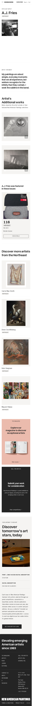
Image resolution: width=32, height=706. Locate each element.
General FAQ (21, 660)
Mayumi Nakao (7, 407)
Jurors (4, 663)
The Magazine (6, 655)
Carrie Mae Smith (8, 291)
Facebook (4, 683)
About (3, 675)
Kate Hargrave (7, 368)
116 (6, 222)
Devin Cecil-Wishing (9, 330)
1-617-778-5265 (22, 691)
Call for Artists (23, 655)
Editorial (4, 665)
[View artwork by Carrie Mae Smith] (16, 274)
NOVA (3, 660)
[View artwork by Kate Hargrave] (16, 352)
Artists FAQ (21, 658)
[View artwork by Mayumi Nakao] (16, 390)
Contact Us (5, 672)
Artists (4, 658)
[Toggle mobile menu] (2, 2)
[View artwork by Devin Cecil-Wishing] (16, 313)
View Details (16, 236)
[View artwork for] (26, 136)
